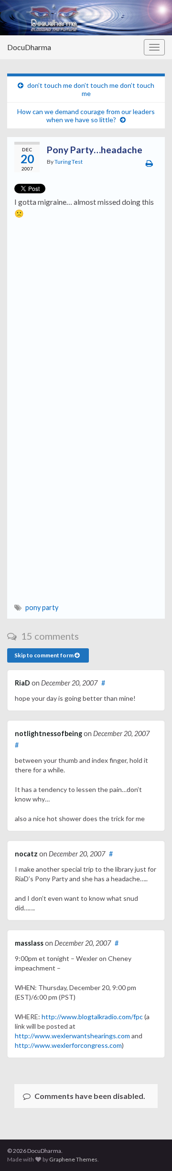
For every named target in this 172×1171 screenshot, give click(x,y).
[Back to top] (150, 1149)
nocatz (26, 854)
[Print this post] (149, 163)
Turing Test (68, 161)
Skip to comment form (44, 655)
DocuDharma (29, 47)
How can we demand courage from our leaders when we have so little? (86, 115)
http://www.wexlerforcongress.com (68, 1045)
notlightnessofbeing (48, 733)
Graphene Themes (73, 1159)
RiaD (22, 683)
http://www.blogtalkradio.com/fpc (92, 1017)
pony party (41, 607)
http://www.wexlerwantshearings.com (72, 1036)
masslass (29, 943)
